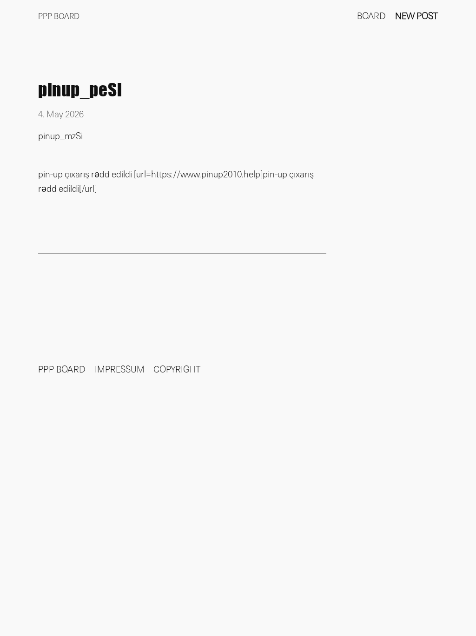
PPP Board (58, 16)
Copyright (176, 369)
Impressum (120, 369)
